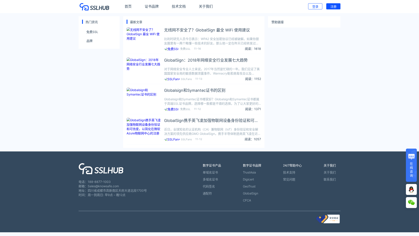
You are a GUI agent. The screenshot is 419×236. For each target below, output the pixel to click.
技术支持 (289, 172)
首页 (128, 6)
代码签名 (209, 186)
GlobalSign (250, 193)
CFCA (247, 200)
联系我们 (330, 179)
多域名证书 (210, 179)
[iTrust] (328, 222)
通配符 (207, 193)
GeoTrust (249, 186)
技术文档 (179, 6)
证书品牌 (152, 6)
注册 (333, 6)
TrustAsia (249, 172)
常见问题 (289, 179)
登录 (315, 6)
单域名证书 (210, 172)
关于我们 (206, 6)
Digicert (248, 179)
